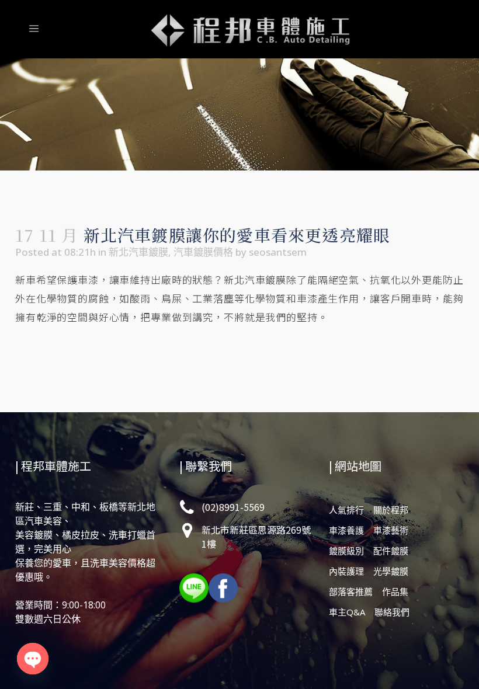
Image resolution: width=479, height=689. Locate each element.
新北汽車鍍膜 (138, 252)
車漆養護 (346, 530)
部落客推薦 (351, 591)
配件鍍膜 (390, 550)
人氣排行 (346, 510)
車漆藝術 (390, 530)
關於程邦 (390, 510)
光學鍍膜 (390, 571)
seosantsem (278, 252)
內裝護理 (346, 571)
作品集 (395, 591)
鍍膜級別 (346, 550)
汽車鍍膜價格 (203, 252)
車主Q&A (347, 612)
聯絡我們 (391, 612)
